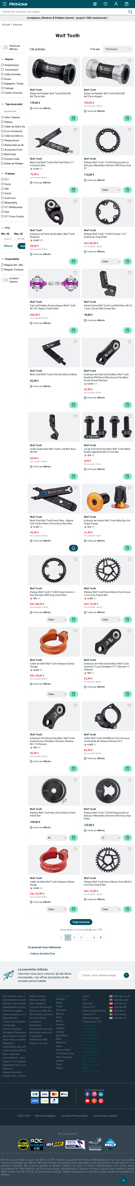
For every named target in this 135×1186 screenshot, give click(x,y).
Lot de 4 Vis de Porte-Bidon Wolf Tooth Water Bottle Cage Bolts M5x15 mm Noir (107, 450)
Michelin (61, 1042)
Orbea (59, 1067)
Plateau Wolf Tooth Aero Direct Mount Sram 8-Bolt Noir (53, 814)
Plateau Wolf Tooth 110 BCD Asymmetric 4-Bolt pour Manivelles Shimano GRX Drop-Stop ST (107, 165)
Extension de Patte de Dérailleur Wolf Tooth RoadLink (52, 235)
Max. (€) (18, 233)
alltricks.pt (120, 1014)
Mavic (59, 1020)
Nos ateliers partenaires (43, 1014)
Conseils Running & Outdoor (45, 1007)
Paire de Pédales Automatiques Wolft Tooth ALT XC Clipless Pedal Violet (53, 307)
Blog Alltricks (10, 1018)
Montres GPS (89, 1031)
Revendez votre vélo (41, 1032)
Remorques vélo (91, 1071)
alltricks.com (121, 999)
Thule (59, 1006)
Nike (58, 1038)
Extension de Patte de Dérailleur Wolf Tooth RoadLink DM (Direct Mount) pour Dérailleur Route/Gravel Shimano (106, 377)
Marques (17, 24)
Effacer (8, 246)
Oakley (60, 1031)
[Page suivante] (101, 937)
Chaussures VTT (92, 1021)
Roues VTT (89, 1014)
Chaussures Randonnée (96, 1010)
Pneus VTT (89, 1007)
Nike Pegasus (64, 1057)
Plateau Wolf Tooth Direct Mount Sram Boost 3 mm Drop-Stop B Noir (107, 593)
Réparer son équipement (17, 1061)
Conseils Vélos (37, 1018)
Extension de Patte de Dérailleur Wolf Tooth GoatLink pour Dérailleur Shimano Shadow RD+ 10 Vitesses (52, 741)
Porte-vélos (88, 1028)
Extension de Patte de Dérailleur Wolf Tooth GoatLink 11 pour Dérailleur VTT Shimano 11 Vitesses (107, 666)
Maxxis (60, 1013)
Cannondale (63, 1049)
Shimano (61, 1010)
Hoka (59, 1046)
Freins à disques (91, 1041)
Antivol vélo (88, 1048)
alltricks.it (119, 1010)
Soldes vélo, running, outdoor (20, 1075)
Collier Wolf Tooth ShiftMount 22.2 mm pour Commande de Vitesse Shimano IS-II (107, 739)
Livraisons (35, 1021)
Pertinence (111, 49)
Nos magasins (37, 1003)
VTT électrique (90, 1035)
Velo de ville (89, 1025)
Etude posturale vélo (41, 1028)
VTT (85, 999)
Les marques (63, 996)
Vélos (86, 996)
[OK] (126, 975)
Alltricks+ (8, 1068)
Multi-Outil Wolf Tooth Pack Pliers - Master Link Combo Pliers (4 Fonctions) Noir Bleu (52, 522)
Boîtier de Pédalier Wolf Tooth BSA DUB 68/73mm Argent (104, 95)
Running (87, 1003)
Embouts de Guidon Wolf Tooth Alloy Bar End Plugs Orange (107, 522)
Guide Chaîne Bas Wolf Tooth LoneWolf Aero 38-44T (53, 450)
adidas (60, 1060)
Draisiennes (88, 1045)
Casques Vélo (90, 1064)
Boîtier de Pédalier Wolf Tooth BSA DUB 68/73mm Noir (50, 95)
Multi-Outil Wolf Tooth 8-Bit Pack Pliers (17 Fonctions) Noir (52, 164)
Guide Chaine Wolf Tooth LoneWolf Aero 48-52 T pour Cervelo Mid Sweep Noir (108, 307)
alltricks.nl (120, 1018)
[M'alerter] (73, 548)
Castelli (60, 999)
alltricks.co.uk (122, 996)
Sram (59, 1017)
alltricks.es (120, 1003)
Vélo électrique (91, 1018)
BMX (85, 1068)
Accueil (6, 24)
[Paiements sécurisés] (49, 1097)
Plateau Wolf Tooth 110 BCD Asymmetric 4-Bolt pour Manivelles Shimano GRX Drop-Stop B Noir (107, 815)
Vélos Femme (89, 1054)
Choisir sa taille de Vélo (43, 1010)
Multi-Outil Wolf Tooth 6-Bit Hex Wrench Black (53, 374)
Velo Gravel (88, 1058)
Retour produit (37, 999)
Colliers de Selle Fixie (42, 953)
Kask (59, 1002)
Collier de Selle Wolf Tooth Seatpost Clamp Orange (52, 665)
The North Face (65, 1053)
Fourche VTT (89, 1038)
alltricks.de (120, 1007)
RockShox (61, 1035)
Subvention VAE (38, 1039)
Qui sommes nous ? (14, 996)
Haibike (60, 1028)
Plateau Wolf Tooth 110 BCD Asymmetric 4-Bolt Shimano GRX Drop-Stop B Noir (52, 593)
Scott (59, 1064)
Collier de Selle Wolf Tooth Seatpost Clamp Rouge (52, 883)
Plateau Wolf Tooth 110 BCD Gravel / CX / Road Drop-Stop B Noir (105, 235)
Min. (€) (5, 233)
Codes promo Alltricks (15, 1050)
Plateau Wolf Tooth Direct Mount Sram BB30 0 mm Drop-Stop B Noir (108, 883)
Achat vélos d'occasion (16, 1036)
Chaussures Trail (91, 1051)
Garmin (60, 1024)
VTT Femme (89, 1061)
